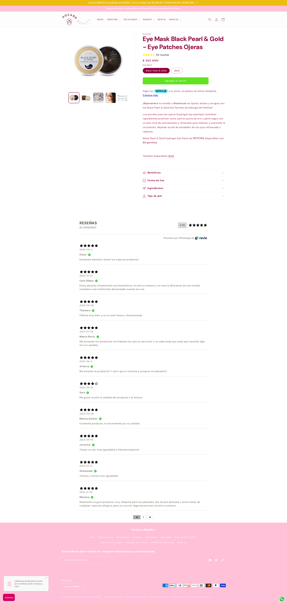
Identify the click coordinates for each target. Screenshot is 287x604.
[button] (113, 19)
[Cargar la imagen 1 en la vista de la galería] (74, 97)
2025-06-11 (86, 361)
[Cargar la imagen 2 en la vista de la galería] (86, 97)
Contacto (137, 537)
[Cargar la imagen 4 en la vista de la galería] (110, 97)
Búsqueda (166, 537)
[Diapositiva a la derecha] (132, 98)
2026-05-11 (86, 249)
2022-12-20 (86, 492)
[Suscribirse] (111, 559)
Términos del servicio (136, 542)
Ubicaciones (122, 537)
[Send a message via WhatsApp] (282, 599)
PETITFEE (147, 34)
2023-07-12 (86, 466)
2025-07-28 (86, 331)
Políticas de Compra (111, 542)
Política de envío (178, 597)
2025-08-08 (87, 305)
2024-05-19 (86, 440)
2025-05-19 (86, 387)
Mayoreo (181, 542)
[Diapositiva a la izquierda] (64, 98)
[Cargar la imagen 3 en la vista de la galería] (98, 97)
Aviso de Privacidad (185, 537)
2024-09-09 (87, 413)
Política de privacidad (136, 597)
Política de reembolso (162, 542)
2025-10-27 (86, 275)
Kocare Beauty (75, 597)
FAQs (92, 537)
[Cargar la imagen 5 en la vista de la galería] (122, 97)
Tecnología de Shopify (91, 597)
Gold (177, 70)
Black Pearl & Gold (156, 70)
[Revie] (201, 238)
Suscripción (151, 537)
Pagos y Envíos (105, 537)
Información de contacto (199, 597)
